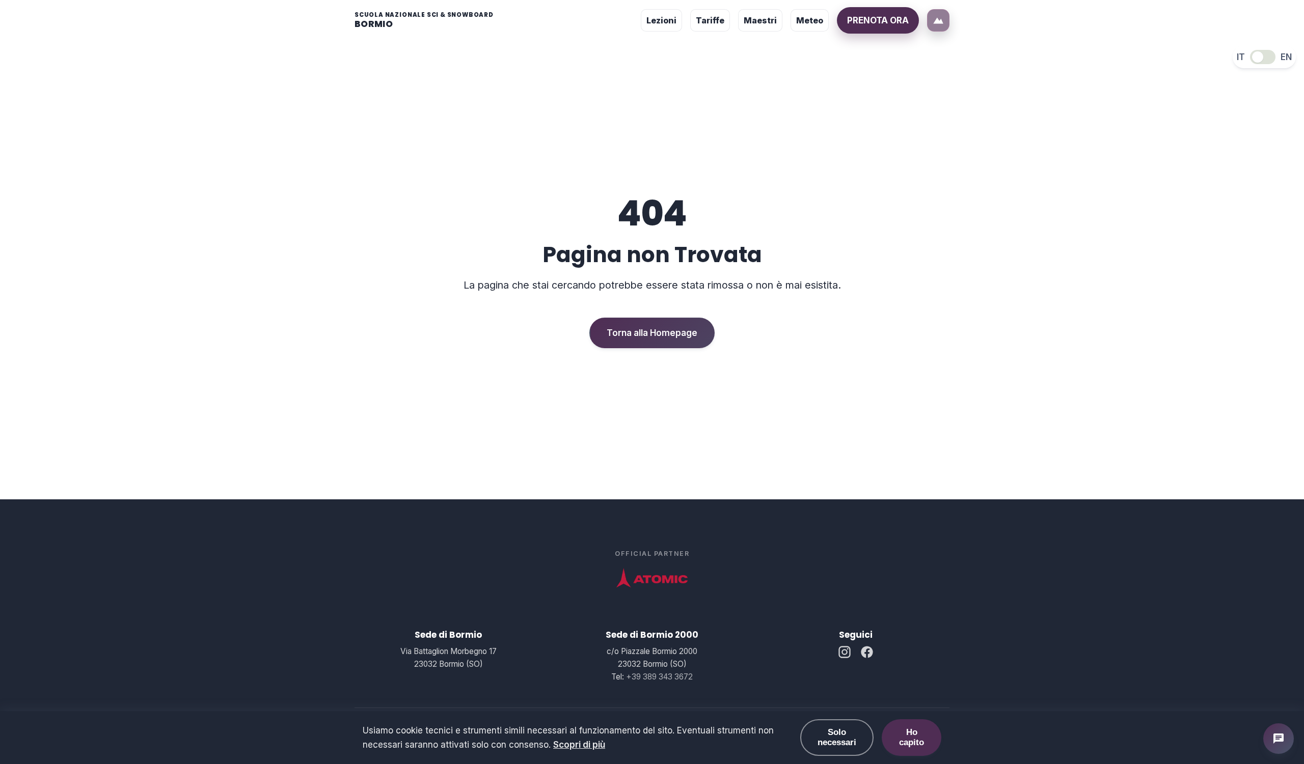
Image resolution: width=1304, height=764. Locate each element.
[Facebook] (867, 654)
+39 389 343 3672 (659, 677)
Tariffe (710, 20)
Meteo (809, 20)
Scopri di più (579, 745)
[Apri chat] (1278, 738)
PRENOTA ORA (878, 20)
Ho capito (911, 737)
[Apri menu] (938, 20)
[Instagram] (844, 654)
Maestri (760, 20)
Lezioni (661, 20)
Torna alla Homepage (652, 333)
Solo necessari (837, 737)
